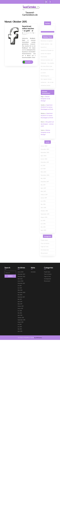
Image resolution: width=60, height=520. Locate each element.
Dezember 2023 (45, 149)
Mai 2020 (43, 178)
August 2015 (44, 217)
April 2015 (43, 230)
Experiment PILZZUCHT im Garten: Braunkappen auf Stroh (47, 107)
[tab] (45, 2)
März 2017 (43, 191)
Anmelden (33, 272)
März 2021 (43, 172)
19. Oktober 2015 (28, 33)
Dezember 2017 (45, 181)
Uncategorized (45, 250)
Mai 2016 (43, 204)
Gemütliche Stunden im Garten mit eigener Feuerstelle (47, 53)
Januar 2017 (44, 197)
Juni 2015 (43, 223)
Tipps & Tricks (45, 246)
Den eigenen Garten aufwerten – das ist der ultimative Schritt (47, 82)
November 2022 (45, 152)
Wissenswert (44, 253)
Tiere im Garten (45, 243)
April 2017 (43, 188)
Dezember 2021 (45, 162)
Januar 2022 (44, 159)
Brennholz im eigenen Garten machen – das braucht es (47, 44)
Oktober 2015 (44, 210)
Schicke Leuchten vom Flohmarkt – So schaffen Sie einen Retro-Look (47, 63)
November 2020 (45, 175)
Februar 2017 (44, 194)
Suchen (47, 23)
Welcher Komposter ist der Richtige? (45, 99)
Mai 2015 (43, 227)
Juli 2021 (43, 165)
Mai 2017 (43, 184)
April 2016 (43, 207)
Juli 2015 (43, 220)
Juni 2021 (43, 168)
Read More (29, 62)
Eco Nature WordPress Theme (26, 337)
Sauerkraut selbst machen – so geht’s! (28, 28)
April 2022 (43, 155)
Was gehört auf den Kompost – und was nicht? (47, 124)
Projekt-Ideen (44, 240)
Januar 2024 (44, 146)
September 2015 (45, 214)
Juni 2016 (43, 201)
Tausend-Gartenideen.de (30, 13)
